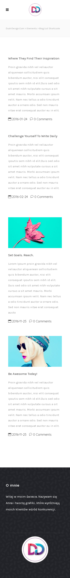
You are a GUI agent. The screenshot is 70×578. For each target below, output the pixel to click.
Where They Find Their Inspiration (34, 58)
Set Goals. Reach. (21, 255)
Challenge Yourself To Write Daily (32, 136)
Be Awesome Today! (22, 374)
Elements (32, 28)
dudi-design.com (15, 28)
